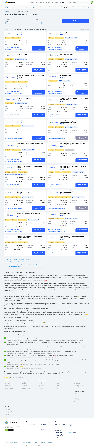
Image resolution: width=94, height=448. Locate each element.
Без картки (24, 385)
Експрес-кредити (8, 407)
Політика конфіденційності (40, 442)
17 (65, 169)
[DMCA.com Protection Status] (15, 430)
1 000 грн (41, 385)
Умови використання (27, 442)
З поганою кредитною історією (27, 7)
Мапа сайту (51, 442)
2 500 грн (41, 386)
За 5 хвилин (7, 409)
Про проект (43, 429)
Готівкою (24, 386)
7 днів (58, 385)
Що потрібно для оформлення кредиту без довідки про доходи (27, 264)
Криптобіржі (86, 7)
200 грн (40, 383)
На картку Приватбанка (27, 382)
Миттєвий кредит (9, 411)
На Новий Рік (77, 386)
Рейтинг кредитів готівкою (59, 436)
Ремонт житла (77, 383)
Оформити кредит (38, 48)
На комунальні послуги (79, 385)
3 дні (58, 382)
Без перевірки (53, 7)
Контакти (43, 426)
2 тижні (58, 386)
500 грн (40, 382)
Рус (92, 3)
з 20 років (76, 395)
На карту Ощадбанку (26, 388)
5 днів (58, 383)
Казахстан (73, 432)
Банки (32, 2)
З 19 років (76, 396)
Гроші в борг (7, 383)
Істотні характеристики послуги (12, 47)
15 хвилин (7, 414)
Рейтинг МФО (58, 432)
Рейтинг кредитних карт (61, 434)
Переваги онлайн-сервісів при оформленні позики (24, 262)
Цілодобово (75, 7)
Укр (91, 1)
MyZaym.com (14, 442)
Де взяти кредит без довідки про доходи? (18, 259)
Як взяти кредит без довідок (15, 266)
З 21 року (76, 393)
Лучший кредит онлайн (44, 2)
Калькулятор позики (60, 424)
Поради (56, 2)
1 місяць (58, 388)
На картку (42, 7)
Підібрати (75, 21)
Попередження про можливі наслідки (13, 49)
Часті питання (44, 424)
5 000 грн (41, 388)
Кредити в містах (30, 424)
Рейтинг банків (58, 430)
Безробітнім (76, 399)
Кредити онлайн (9, 7)
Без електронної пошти (10, 388)
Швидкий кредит (8, 412)
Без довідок (65, 7)
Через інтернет (8, 386)
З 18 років (76, 398)
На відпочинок (77, 382)
